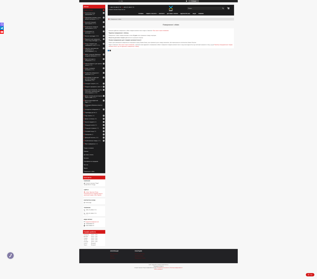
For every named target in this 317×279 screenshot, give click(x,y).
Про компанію (114, 253)
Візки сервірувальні (90, 143)
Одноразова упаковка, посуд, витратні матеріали (93, 18)
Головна (140, 13)
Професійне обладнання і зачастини (92, 73)
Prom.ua (166, 264)
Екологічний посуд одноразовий (90, 13)
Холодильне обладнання (91, 109)
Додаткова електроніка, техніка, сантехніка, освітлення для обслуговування (93, 91)
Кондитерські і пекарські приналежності (91, 27)
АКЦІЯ (194, 13)
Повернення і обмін (89, 171)
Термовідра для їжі (90, 112)
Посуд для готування (90, 128)
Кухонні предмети (90, 122)
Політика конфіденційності (176, 267)
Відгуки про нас (185, 13)
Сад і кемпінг (88, 115)
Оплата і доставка (139, 253)
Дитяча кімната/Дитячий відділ (91, 101)
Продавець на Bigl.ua (159, 266)
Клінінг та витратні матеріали (90, 69)
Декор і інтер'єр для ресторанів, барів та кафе (93, 96)
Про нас (86, 164)
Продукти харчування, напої (92, 86)
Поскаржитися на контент (163, 267)
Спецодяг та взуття (90, 83)
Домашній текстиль (90, 137)
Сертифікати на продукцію (91, 161)
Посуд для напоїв (90, 125)
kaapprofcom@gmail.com (92, 221)
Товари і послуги (151, 13)
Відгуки (86, 168)
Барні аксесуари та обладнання (90, 59)
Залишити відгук (139, 256)
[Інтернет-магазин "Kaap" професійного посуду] (170, 8)
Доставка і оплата (172, 13)
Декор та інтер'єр (89, 118)
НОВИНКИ (201, 13)
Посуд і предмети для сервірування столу (91, 44)
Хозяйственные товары (91, 140)
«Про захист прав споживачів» (160, 30)
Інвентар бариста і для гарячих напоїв (93, 64)
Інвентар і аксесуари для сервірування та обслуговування (91, 50)
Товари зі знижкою (89, 148)
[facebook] (108, 50)
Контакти (161, 13)
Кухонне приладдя (90, 36)
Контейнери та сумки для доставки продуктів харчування (92, 79)
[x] (110, 50)
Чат (311, 274)
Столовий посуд (89, 131)
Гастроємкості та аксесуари (89, 32)
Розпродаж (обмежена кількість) (93, 105)
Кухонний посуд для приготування (90, 22)
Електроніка (88, 134)
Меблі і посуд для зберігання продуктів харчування (93, 55)
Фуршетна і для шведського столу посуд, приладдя (92, 39)
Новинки (86, 151)
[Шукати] (223, 8)
